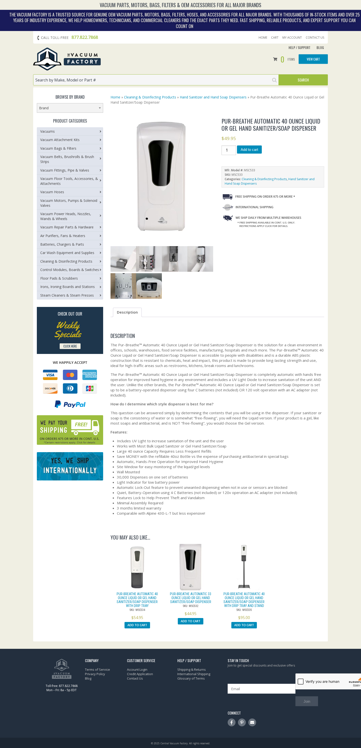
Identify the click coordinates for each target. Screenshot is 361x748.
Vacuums (47, 131)
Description (127, 312)
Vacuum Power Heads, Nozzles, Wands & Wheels (65, 216)
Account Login (137, 669)
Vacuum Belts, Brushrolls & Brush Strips (67, 159)
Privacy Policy (95, 674)
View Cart (313, 58)
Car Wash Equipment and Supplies (67, 252)
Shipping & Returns (191, 669)
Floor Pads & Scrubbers (59, 278)
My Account (292, 38)
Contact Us (315, 38)
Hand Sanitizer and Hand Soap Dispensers (213, 97)
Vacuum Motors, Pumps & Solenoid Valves (68, 203)
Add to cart (249, 149)
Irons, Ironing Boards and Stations (67, 286)
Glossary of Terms (191, 678)
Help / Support (299, 47)
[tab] (127, 312)
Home (263, 38)
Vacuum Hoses (52, 192)
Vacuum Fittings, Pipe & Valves (64, 170)
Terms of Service (97, 669)
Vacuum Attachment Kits (60, 139)
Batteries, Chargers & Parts (62, 244)
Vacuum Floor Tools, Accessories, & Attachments (69, 181)
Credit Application (140, 674)
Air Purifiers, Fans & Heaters (62, 235)
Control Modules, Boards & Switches (69, 269)
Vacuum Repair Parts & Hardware (67, 227)
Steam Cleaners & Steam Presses (67, 295)
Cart (274, 38)
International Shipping (193, 674)
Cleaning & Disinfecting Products (150, 97)
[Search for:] (156, 79)
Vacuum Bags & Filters (58, 148)
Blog (320, 47)
